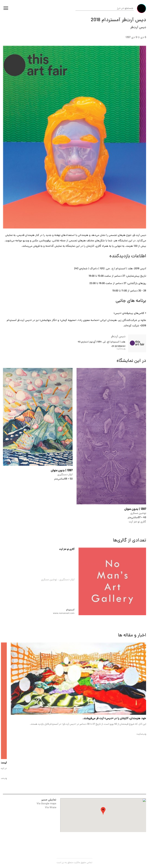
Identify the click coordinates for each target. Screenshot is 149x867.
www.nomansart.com (63, 613)
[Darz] (141, 8)
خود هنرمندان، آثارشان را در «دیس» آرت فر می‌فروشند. (114, 718)
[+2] (112, 581)
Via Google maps (46, 804)
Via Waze (50, 808)
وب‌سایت (121, 349)
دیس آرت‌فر (138, 27)
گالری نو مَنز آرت (66, 549)
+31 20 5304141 (118, 346)
